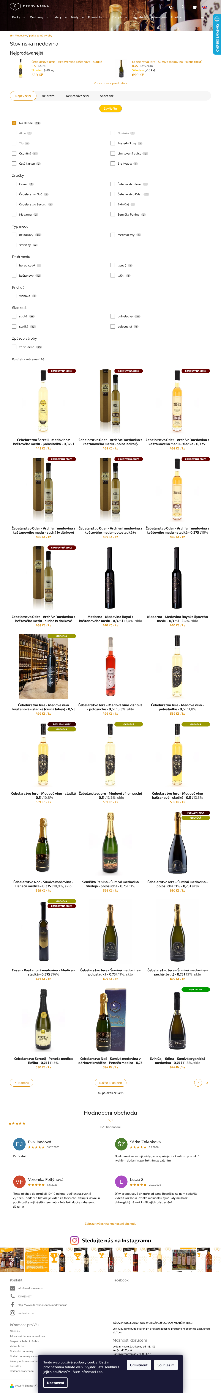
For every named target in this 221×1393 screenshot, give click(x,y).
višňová (27, 296)
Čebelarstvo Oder (133, 194)
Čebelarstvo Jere (132, 184)
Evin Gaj (126, 204)
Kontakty (15, 1365)
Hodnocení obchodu (22, 1370)
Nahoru (23, 1082)
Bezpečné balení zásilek (24, 1341)
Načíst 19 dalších (110, 1082)
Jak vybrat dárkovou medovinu (28, 1336)
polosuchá (127, 326)
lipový (124, 265)
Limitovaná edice (132, 153)
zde (99, 1371)
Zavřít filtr (110, 108)
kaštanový (29, 275)
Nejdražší (48, 96)
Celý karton (29, 163)
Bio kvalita (127, 163)
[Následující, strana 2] (198, 1083)
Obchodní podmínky (21, 1350)
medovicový (129, 234)
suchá (26, 316)
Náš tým (15, 1331)
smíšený (27, 245)
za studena (30, 347)
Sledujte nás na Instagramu (116, 1240)
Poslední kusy (129, 143)
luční (123, 275)
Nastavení (55, 1382)
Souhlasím (166, 1365)
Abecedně (107, 96)
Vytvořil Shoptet (25, 1385)
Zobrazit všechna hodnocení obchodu (110, 1223)
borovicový (29, 265)
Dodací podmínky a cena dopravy (29, 1355)
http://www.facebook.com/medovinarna (42, 1304)
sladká (27, 326)
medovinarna (26, 1313)
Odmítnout (139, 1365)
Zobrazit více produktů (109, 83)
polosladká (128, 316)
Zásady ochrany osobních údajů (29, 1360)
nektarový (29, 234)
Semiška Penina (131, 214)
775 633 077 (25, 1296)
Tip (23, 143)
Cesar (25, 184)
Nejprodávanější (77, 96)
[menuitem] (18, 17)
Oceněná (27, 153)
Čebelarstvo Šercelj (35, 204)
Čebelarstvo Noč (33, 194)
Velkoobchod (17, 1345)
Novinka (126, 133)
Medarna (28, 214)
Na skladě (29, 123)
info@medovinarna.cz (31, 1287)
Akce (24, 133)
